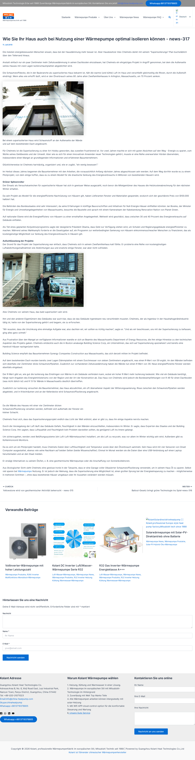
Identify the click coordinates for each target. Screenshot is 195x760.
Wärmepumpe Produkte (86, 17)
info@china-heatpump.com (130, 3)
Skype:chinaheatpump (11, 702)
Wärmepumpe (25, 471)
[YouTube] (13, 713)
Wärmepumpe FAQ (152, 17)
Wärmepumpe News (129, 17)
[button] (163, 3)
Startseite (66, 17)
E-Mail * (6, 644)
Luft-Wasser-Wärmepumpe (63, 574)
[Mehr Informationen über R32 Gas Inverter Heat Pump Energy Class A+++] (121, 539)
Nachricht (7, 613)
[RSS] (9, 713)
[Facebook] (1, 713)
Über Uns (108, 17)
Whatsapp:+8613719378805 (14, 706)
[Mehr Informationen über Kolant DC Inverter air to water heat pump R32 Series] (74, 539)
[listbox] (183, 17)
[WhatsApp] (5, 713)
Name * (6, 631)
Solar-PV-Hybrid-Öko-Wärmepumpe (161, 544)
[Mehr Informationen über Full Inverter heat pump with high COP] (27, 539)
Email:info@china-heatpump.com (16, 699)
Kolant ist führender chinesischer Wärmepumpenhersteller (97, 752)
